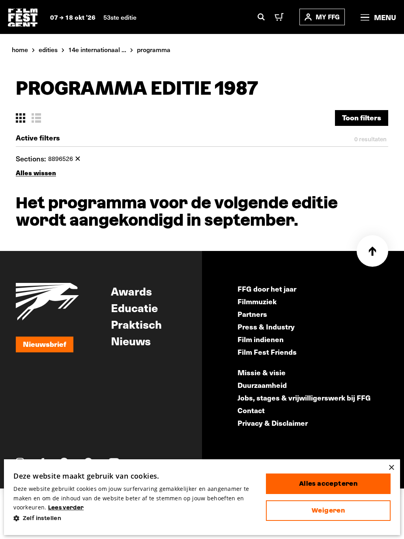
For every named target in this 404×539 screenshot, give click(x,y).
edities (48, 49)
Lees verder (66, 507)
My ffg (328, 16)
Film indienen (261, 339)
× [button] (391, 468)
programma (153, 49)
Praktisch (136, 324)
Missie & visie (262, 372)
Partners (252, 314)
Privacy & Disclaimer (273, 423)
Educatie (134, 307)
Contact (251, 410)
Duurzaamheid (262, 385)
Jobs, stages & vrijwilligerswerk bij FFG (304, 397)
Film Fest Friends (267, 352)
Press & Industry (266, 326)
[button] (133, 518)
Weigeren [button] (328, 510)
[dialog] (202, 497)
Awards (131, 291)
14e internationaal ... (97, 49)
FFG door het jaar (267, 289)
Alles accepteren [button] (328, 483)
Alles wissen (36, 172)
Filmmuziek (257, 301)
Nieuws (131, 340)
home (20, 49)
